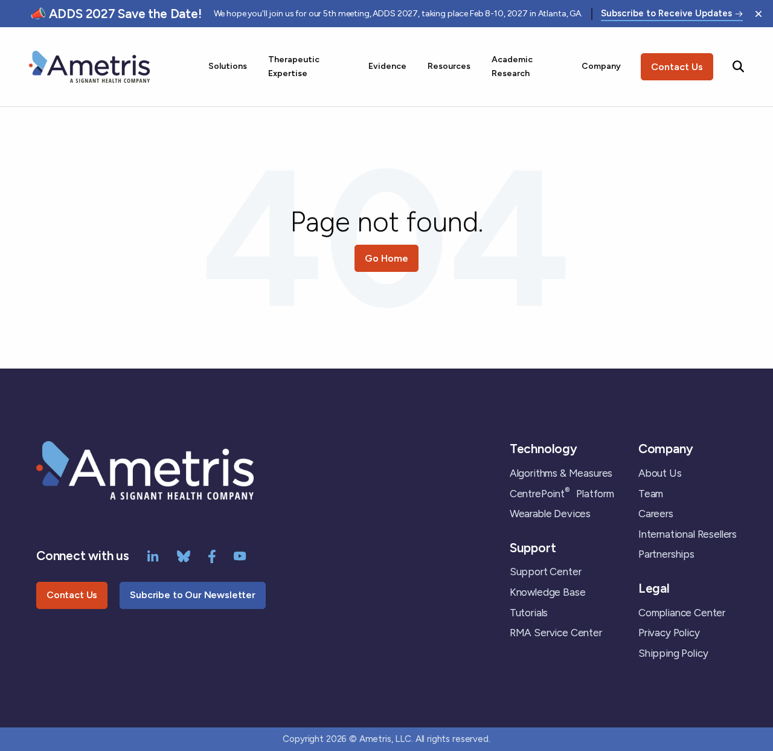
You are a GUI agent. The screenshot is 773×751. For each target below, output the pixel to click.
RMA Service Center (556, 633)
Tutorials (529, 613)
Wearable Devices (550, 514)
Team (650, 494)
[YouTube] (240, 555)
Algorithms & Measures (561, 473)
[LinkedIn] (153, 555)
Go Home (386, 258)
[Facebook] (212, 555)
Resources (449, 66)
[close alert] (758, 14)
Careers (655, 514)
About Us (660, 473)
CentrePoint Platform (562, 494)
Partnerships (666, 554)
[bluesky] (183, 555)
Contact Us (677, 67)
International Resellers (687, 534)
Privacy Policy (669, 633)
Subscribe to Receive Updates (666, 14)
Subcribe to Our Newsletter (192, 595)
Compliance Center (681, 613)
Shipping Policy (673, 653)
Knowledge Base (548, 592)
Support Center (546, 572)
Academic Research (512, 66)
